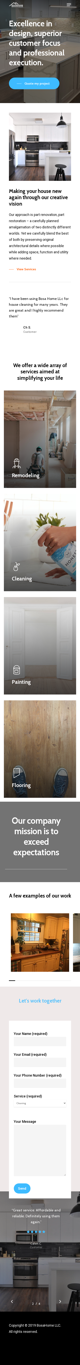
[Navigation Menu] (69, 5)
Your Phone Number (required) (38, 1075)
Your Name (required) (30, 1034)
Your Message (25, 1121)
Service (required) (28, 1096)
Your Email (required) (30, 1054)
